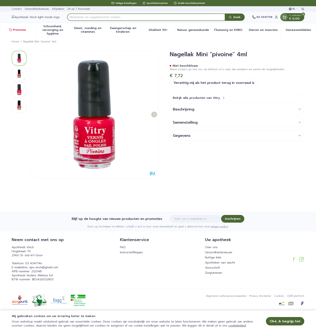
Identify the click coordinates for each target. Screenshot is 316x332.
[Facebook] (294, 259)
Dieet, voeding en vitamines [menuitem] (89, 30)
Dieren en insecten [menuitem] (265, 31)
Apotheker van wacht (220, 263)
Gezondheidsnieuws (37, 9)
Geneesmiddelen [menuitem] (301, 31)
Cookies (279, 296)
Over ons (211, 247)
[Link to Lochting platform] (302, 303)
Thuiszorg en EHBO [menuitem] (230, 31)
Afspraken (58, 9)
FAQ (122, 247)
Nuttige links (213, 257)
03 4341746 (33, 263)
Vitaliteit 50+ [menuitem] (161, 31)
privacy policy (219, 226)
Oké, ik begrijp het (285, 321)
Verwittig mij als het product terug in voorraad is (214, 82)
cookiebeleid (237, 325)
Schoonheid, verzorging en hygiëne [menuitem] (56, 30)
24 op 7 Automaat (78, 9)
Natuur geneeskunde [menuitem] (193, 31)
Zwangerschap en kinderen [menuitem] (125, 30)
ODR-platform (295, 296)
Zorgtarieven (213, 273)
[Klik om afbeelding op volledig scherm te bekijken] (94, 114)
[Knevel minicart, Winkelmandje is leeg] (284, 17)
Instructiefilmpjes (131, 252)
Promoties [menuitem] (19, 30)
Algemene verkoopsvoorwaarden (226, 296)
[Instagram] (301, 259)
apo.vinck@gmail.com (43, 267)
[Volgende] (154, 114)
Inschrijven (232, 219)
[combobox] (146, 17)
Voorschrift (212, 268)
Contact (17, 9)
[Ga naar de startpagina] (36, 17)
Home (15, 41)
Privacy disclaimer (260, 296)
